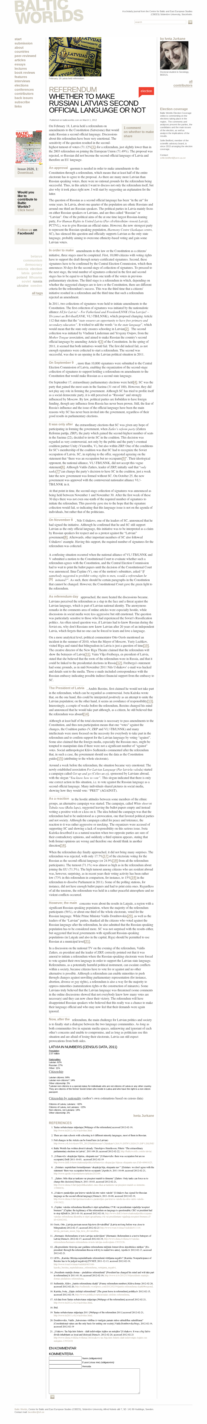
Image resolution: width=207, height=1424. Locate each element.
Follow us (25, 230)
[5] (124, 458)
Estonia (22, 269)
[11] (87, 654)
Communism (32, 260)
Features (21, 77)
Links (18, 106)
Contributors (24, 93)
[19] (133, 877)
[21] (87, 941)
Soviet (26, 281)
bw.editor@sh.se (36, 1412)
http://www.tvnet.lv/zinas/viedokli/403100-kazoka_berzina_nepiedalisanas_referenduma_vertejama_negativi (85, 1266)
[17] (105, 856)
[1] (93, 147)
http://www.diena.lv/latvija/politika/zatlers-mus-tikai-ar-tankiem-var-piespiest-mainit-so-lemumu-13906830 (99, 1186)
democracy (33, 264)
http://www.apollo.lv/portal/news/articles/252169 (77, 1173)
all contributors (182, 83)
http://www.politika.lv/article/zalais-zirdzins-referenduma (102, 1294)
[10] (146, 645)
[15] (60, 758)
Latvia (25, 273)
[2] (127, 329)
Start (18, 39)
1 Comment (138, 130)
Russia (37, 281)
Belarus (36, 256)
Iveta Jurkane (143, 1115)
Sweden (36, 285)
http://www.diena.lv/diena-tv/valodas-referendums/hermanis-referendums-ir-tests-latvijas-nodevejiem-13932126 (97, 1240)
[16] (63, 845)
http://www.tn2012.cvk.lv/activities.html (73, 1130)
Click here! (26, 210)
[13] (150, 701)
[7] (57, 471)
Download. (26, 172)
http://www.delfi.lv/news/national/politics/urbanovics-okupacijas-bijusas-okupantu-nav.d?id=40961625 (103, 1162)
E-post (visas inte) (98, 1362)
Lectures (21, 68)
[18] (115, 860)
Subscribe (22, 102)
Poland (22, 277)
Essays (20, 64)
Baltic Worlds (21, 1409)
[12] (119, 663)
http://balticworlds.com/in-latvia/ (136, 1151)
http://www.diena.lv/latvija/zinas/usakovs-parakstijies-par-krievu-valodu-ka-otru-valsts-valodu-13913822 (99, 1200)
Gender (36, 273)
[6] (63, 467)
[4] (135, 382)
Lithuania (35, 277)
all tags (37, 293)
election (36, 269)
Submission (24, 43)
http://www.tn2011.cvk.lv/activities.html (73, 1315)
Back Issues (24, 98)
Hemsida (86, 1366)
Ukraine (23, 285)
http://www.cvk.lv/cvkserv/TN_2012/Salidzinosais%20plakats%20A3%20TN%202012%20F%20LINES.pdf (106, 1143)
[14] (86, 714)
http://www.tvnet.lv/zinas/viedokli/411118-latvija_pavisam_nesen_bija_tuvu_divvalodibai (97, 1229)
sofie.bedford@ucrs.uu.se (173, 158)
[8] (66, 537)
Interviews (22, 81)
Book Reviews (25, 72)
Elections (22, 85)
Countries (22, 51)
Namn (92, 1358)
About (19, 47)
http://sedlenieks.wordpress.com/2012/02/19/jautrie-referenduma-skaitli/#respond (114, 1286)
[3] (101, 341)
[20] (130, 916)
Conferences (24, 89)
